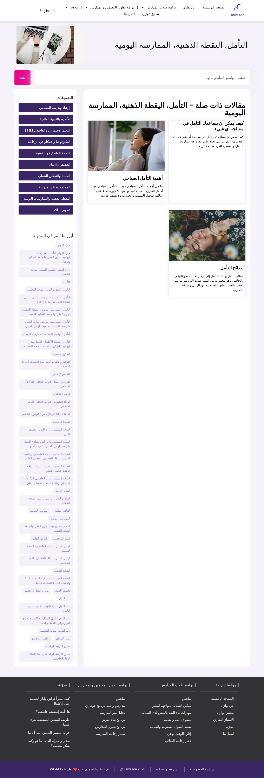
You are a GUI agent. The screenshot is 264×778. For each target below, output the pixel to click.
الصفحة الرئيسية (214, 7)
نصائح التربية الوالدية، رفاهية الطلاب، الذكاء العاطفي (48, 656)
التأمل (67, 282)
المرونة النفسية (39, 511)
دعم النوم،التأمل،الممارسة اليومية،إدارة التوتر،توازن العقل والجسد (47, 620)
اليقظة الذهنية (62, 571)
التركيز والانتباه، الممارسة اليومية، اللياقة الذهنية (46, 364)
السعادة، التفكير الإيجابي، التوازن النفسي (46, 414)
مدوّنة (74, 7)
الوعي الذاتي (39, 538)
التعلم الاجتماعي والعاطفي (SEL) (47, 130)
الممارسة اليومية (60, 518)
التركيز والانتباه (62, 354)
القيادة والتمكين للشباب (54, 175)
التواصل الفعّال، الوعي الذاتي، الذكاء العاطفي (49, 384)
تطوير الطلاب (61, 210)
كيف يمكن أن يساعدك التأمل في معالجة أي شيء (213, 126)
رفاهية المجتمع (41, 638)
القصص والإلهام (59, 164)
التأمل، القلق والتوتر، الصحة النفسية (49, 289)
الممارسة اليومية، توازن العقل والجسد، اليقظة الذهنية (47, 528)
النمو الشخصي (62, 538)
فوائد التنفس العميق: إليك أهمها (49, 732)
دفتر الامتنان (63, 638)
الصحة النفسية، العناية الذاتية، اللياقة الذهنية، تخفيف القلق (49, 468)
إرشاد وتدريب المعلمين (54, 107)
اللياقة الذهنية (62, 511)
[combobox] (142, 77)
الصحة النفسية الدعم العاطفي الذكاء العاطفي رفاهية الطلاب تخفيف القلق (49, 480)
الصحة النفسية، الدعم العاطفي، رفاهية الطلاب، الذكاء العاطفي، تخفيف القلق (47, 456)
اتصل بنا (129, 14)
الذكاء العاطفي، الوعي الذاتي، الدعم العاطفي (49, 404)
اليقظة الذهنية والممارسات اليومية (47, 198)
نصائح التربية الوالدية (58, 646)
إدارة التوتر (64, 245)
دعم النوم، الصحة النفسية (55, 631)
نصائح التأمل (232, 267)
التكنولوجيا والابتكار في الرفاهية (48, 141)
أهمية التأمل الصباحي (143, 178)
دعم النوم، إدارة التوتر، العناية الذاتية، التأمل (48, 608)
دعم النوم (65, 598)
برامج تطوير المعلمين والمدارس (112, 7)
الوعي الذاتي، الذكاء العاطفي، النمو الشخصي (49, 560)
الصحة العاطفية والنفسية (53, 153)
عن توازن (189, 7)
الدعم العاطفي (62, 394)
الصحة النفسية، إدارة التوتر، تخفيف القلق (49, 431)
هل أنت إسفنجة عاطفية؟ (53, 711)
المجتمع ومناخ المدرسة (54, 187)
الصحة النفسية (62, 422)
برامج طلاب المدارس (161, 7)
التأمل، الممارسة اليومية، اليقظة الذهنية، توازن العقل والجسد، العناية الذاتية (46, 311)
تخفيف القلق (63, 590)
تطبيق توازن (150, 14)
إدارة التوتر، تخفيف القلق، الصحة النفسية (51, 272)
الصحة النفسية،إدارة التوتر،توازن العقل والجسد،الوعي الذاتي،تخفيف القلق (47, 444)
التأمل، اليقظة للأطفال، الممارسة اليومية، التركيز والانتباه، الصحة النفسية (47, 344)
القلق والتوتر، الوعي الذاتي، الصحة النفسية (50, 500)
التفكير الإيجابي (61, 374)
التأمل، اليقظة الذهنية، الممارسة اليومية (47, 334)
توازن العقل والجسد (37, 590)
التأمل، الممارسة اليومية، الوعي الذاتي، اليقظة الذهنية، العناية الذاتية (47, 299)
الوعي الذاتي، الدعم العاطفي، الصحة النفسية (48, 548)
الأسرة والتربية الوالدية (55, 119)
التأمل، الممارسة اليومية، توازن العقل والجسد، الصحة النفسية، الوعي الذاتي (48, 324)
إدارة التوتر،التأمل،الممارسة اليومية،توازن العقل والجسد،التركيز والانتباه (49, 257)
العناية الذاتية (63, 491)
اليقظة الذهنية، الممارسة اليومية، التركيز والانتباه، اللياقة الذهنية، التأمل (46, 580)
